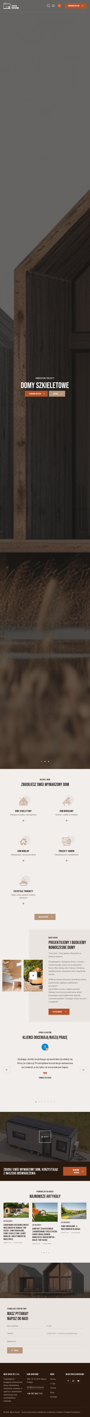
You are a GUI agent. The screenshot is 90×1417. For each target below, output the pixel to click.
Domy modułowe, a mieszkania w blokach (41, 1228)
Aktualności (8, 1225)
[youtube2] (78, 1381)
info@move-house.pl (35, 1387)
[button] (53, 5)
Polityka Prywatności (72, 1412)
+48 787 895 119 (34, 1393)
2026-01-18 (7, 1243)
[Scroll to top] (85, 1412)
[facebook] (68, 1381)
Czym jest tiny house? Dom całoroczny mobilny (73, 1228)
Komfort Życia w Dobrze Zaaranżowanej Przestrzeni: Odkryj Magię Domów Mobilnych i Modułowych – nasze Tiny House (16, 1234)
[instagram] (73, 1381)
